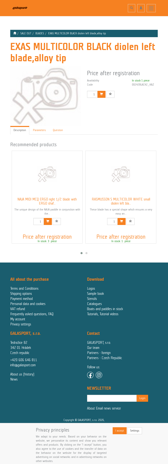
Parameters (39, 130)
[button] (81, 253)
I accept (119, 430)
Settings (134, 430)
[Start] (14, 33)
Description (20, 130)
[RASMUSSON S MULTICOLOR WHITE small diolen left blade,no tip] (121, 174)
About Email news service (104, 408)
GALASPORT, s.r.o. (99, 342)
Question (58, 130)
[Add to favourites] (110, 94)
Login (142, 398)
